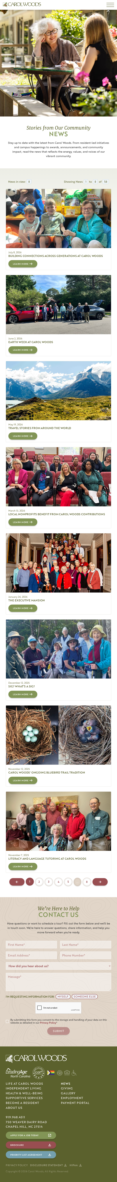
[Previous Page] (17, 882)
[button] (110, 5)
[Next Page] (100, 882)
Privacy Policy (17, 1165)
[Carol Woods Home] (22, 4)
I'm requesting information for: (30, 996)
